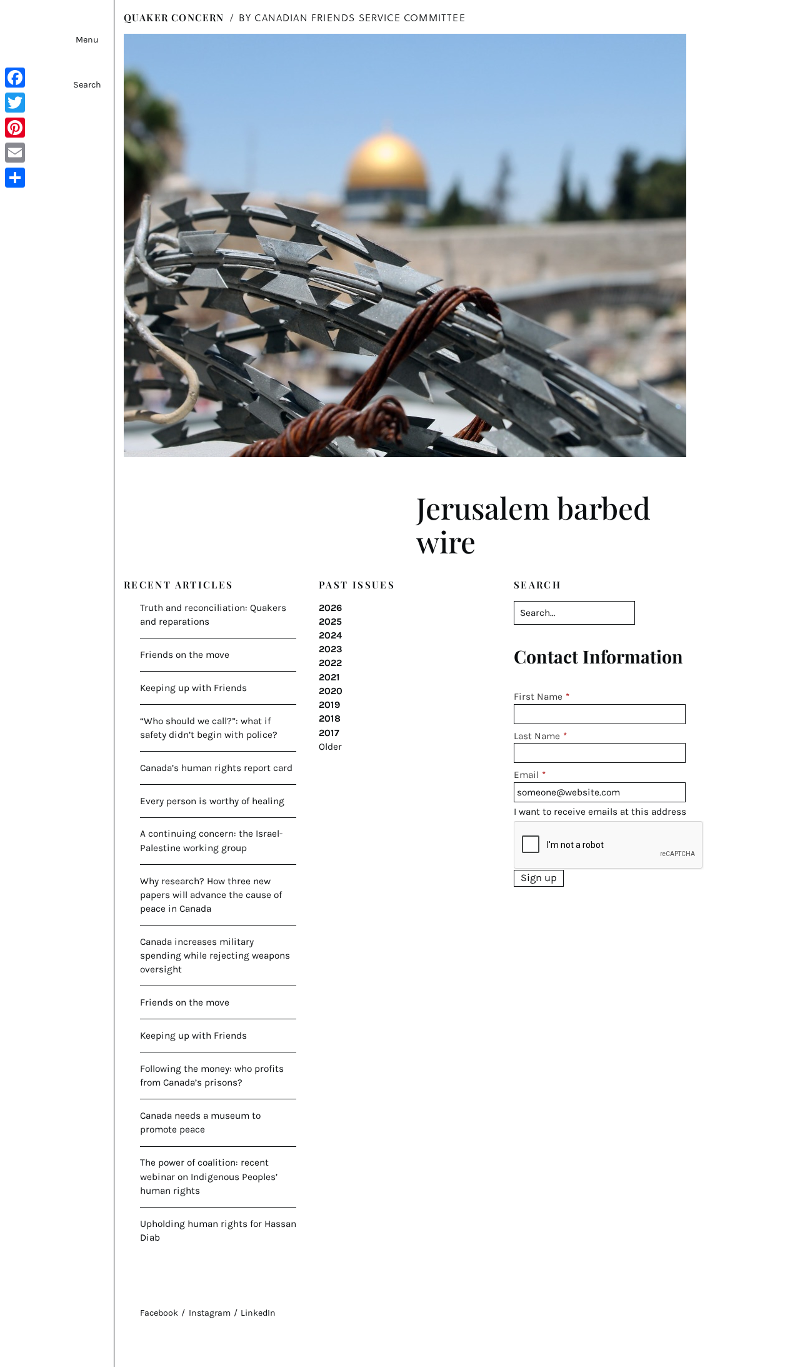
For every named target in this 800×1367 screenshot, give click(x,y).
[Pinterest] (15, 127)
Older (330, 746)
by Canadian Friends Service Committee (352, 17)
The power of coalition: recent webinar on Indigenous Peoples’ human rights (209, 1176)
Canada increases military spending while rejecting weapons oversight (215, 955)
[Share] (15, 177)
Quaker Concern (174, 17)
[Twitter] (15, 102)
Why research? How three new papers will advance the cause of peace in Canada (211, 894)
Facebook (159, 1313)
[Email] (15, 152)
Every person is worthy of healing (212, 801)
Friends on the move (184, 654)
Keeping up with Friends (193, 688)
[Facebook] (15, 77)
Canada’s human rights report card (216, 768)
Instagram (210, 1313)
